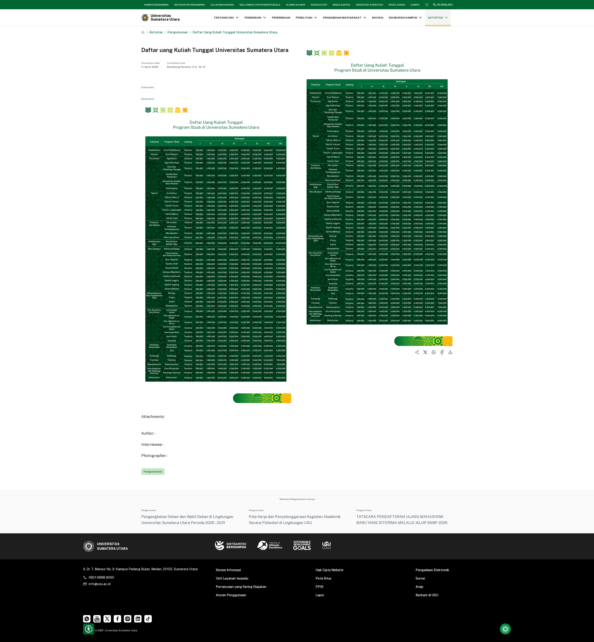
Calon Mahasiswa (222, 4)
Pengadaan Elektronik (432, 570)
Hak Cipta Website (329, 570)
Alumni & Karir (295, 4)
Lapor (320, 595)
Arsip (419, 587)
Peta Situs (323, 578)
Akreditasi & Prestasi (369, 4)
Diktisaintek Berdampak (189, 4)
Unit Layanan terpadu (232, 578)
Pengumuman (177, 32)
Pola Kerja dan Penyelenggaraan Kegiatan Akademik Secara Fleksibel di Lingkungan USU (295, 520)
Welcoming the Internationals (259, 4)
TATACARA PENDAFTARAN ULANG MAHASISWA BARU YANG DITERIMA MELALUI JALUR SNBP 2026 (401, 520)
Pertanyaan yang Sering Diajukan (241, 587)
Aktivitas (156, 32)
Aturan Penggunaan (231, 595)
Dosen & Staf (319, 4)
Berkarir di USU (427, 595)
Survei (420, 578)
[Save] (143, 32)
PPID (319, 587)
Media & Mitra (341, 4)
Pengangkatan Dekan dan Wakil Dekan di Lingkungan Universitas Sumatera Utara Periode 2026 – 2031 (187, 520)
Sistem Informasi (228, 570)
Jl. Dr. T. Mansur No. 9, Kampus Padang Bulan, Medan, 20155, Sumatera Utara (140, 569)
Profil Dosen (397, 4)
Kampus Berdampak (156, 4)
